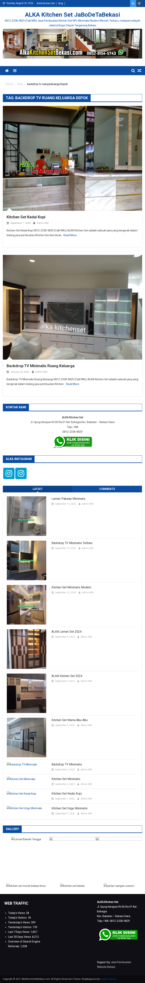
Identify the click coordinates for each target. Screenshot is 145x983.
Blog (60, 3)
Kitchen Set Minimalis (66, 779)
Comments (107, 488)
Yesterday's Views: (19, 922)
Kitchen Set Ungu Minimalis (70, 808)
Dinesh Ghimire (108, 979)
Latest (38, 488)
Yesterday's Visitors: (20, 927)
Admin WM (43, 223)
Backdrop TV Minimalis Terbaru (72, 543)
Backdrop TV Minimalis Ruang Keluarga (41, 366)
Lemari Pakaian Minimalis (68, 498)
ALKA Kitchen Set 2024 (67, 676)
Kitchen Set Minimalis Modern (71, 587)
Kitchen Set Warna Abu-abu (70, 720)
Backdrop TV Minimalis (67, 764)
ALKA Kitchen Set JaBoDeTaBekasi (72, 14)
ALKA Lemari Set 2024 (67, 631)
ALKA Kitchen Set (46, 3)
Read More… (70, 235)
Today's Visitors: (18, 917)
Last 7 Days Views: (19, 931)
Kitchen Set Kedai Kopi (26, 217)
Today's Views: (17, 912)
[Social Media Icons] (9, 473)
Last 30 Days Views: (20, 936)
